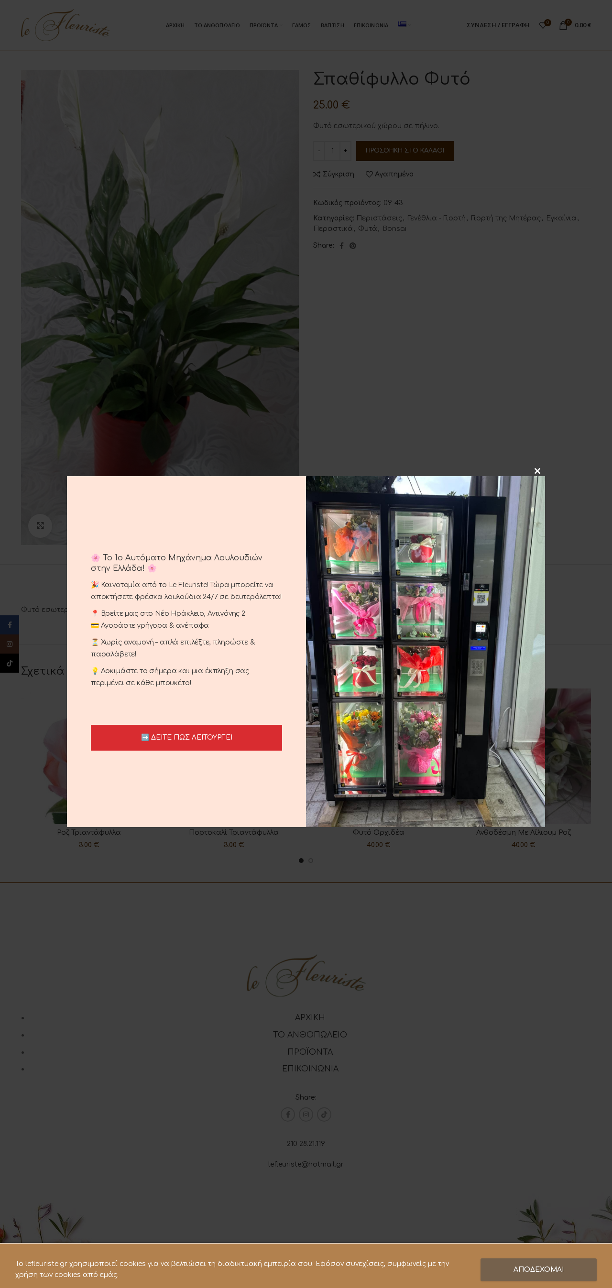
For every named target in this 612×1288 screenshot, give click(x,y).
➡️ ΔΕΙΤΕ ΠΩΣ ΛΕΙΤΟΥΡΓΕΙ (186, 737)
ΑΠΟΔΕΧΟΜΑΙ (539, 1269)
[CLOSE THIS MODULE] (537, 471)
